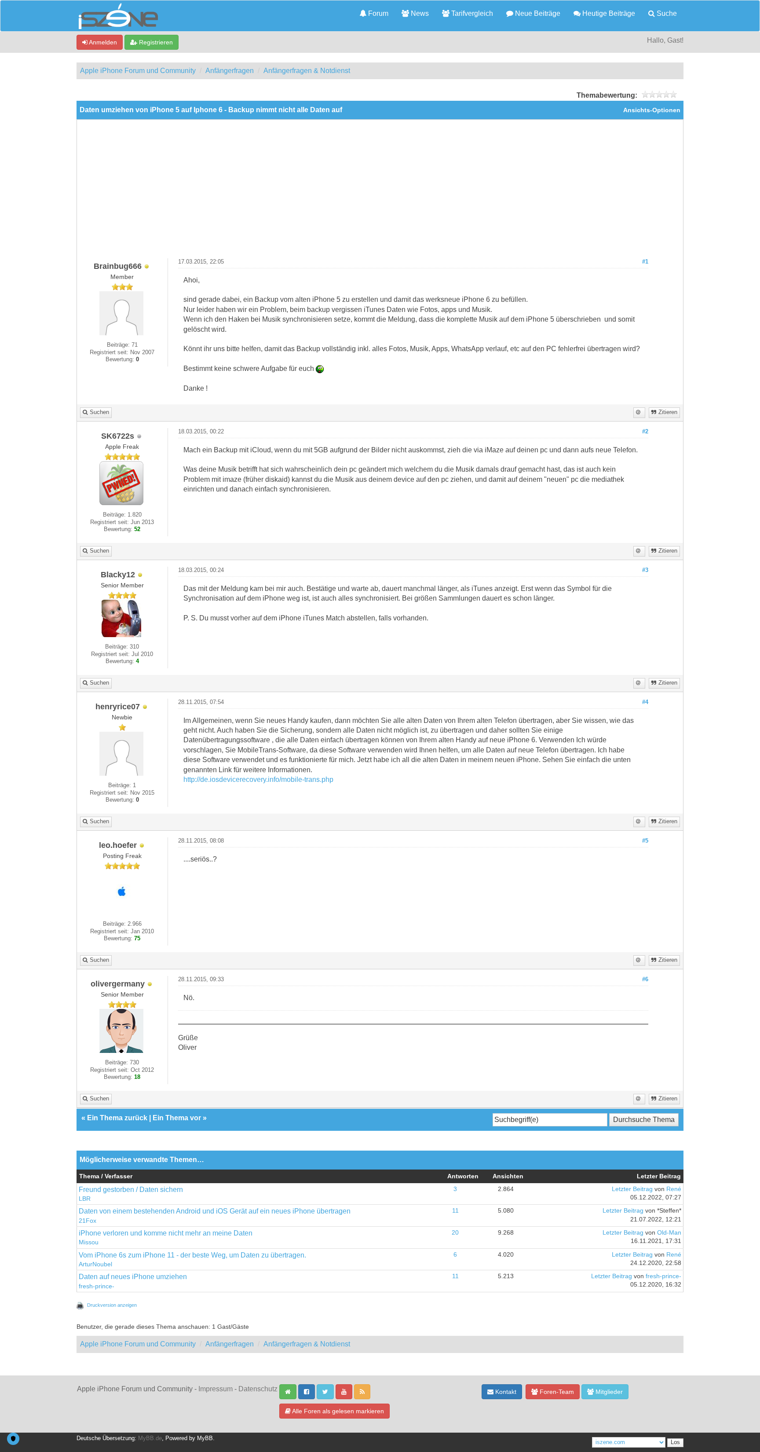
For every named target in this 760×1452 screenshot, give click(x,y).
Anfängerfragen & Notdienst (306, 70)
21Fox (87, 1220)
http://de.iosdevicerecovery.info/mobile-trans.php (258, 779)
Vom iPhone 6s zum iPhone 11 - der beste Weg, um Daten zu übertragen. (192, 1255)
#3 (645, 570)
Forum (377, 13)
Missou (89, 1242)
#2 (645, 432)
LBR (85, 1198)
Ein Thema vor (177, 1118)
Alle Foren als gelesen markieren (337, 1411)
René (673, 1189)
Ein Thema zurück (117, 1118)
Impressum (215, 1389)
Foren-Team (556, 1391)
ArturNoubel (95, 1264)
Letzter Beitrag (632, 1189)
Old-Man (669, 1232)
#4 (645, 702)
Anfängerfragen (229, 70)
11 (455, 1210)
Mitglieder (608, 1391)
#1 (645, 262)
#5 (645, 841)
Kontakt (504, 1391)
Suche (666, 13)
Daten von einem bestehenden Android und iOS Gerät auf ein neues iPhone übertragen (215, 1211)
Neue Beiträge (536, 13)
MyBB (205, 1438)
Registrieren (155, 42)
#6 (645, 979)
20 (455, 1232)
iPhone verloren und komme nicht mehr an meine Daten (165, 1233)
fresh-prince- (96, 1286)
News (419, 13)
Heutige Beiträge (608, 13)
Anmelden (102, 42)
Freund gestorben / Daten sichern (131, 1189)
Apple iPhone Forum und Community (138, 70)
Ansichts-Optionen (651, 110)
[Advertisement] (380, 192)
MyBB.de (150, 1438)
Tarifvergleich (471, 13)
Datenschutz (258, 1389)
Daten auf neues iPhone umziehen (133, 1276)
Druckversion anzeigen (112, 1305)
